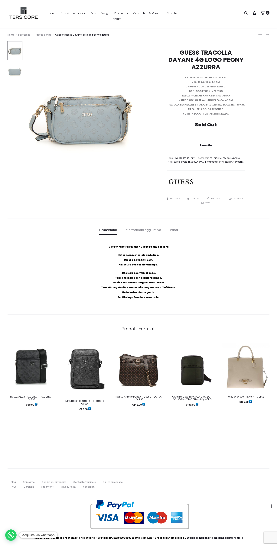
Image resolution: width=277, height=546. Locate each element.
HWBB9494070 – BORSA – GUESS (245, 396)
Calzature (173, 13)
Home (53, 13)
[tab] (108, 230)
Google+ (238, 198)
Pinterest (216, 198)
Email (208, 202)
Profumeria (121, 13)
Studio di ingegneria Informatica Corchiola (215, 537)
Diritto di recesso (113, 482)
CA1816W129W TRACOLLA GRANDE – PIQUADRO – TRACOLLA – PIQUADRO (192, 398)
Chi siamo (29, 482)
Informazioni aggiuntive (143, 230)
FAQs (14, 486)
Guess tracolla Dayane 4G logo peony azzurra (206, 162)
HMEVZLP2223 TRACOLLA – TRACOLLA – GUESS (31, 398)
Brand (65, 13)
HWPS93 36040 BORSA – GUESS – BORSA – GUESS (138, 398)
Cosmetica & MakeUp (147, 13)
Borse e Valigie (100, 13)
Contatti (115, 19)
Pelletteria (24, 34)
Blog (13, 482)
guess (177, 162)
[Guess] (181, 181)
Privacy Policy (68, 486)
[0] (263, 12)
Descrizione (108, 230)
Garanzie (29, 486)
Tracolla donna (42, 34)
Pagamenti (47, 486)
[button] (11, 535)
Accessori (79, 13)
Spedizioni (89, 486)
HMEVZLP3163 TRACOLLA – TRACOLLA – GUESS (85, 402)
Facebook (175, 198)
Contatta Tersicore (84, 482)
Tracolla (238, 162)
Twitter (196, 198)
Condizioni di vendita (54, 482)
